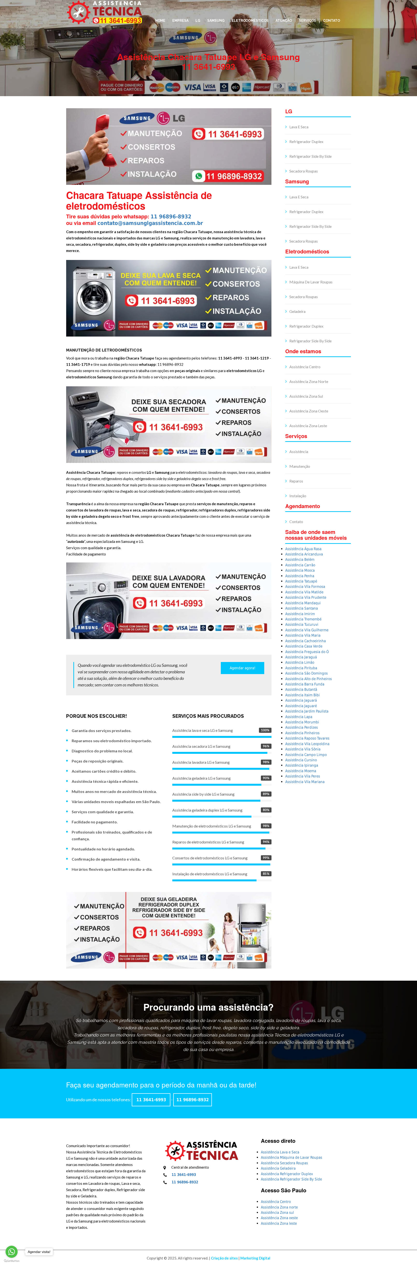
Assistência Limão (299, 662)
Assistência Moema (300, 771)
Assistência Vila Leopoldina (307, 744)
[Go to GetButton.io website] (11, 1261)
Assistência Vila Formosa (305, 586)
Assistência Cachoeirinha (305, 641)
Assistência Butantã (301, 689)
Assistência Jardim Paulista (306, 711)
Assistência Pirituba (301, 668)
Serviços (307, 20)
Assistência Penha (299, 576)
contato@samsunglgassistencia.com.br (150, 223)
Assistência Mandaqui (303, 603)
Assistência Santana (301, 608)
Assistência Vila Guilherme (306, 630)
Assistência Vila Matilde (304, 592)
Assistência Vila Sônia (302, 749)
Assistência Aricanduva (304, 554)
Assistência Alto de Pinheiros (308, 679)
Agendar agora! (242, 668)
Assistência (298, 451)
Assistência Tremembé (303, 619)
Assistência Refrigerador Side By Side (291, 1179)
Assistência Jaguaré (301, 706)
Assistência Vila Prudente (305, 597)
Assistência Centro (304, 366)
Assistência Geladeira (278, 1168)
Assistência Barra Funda (304, 684)
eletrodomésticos (250, 20)
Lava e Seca (298, 126)
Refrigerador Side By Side (310, 156)
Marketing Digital (255, 1258)
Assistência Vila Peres (302, 776)
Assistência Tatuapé (301, 581)
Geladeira (297, 311)
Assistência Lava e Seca (280, 1152)
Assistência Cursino (301, 760)
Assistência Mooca (300, 570)
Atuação (284, 20)
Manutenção (299, 466)
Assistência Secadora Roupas (284, 1163)
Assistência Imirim (300, 614)
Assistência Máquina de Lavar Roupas (291, 1157)
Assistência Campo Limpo (306, 755)
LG (197, 20)
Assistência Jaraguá (301, 657)
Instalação (297, 495)
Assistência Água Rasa (303, 549)
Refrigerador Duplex (306, 141)
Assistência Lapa (298, 717)
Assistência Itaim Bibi (302, 695)
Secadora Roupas (303, 171)
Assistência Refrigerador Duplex (287, 1174)
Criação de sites (224, 1258)
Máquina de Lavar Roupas (311, 282)
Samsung (216, 20)
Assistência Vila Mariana (305, 782)
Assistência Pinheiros (302, 733)
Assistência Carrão (300, 565)
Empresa (180, 20)
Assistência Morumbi (302, 722)
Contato (331, 20)
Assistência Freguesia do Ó (307, 652)
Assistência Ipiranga (301, 765)
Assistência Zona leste (308, 425)
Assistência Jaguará (301, 700)
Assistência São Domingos (306, 673)
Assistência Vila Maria (302, 635)
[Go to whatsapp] (12, 1252)
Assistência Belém (299, 559)
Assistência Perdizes (301, 727)
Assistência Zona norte (308, 381)
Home (160, 20)
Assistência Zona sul (306, 396)
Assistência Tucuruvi (301, 624)
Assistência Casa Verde (303, 646)
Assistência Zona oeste (308, 411)
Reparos (296, 481)
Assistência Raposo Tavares (307, 738)
